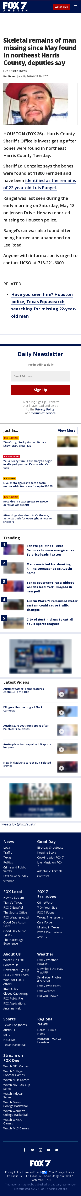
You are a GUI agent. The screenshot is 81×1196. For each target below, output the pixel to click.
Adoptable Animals (49, 871)
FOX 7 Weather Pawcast (47, 962)
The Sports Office (15, 912)
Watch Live (61, 7)
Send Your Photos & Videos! (49, 979)
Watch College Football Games (14, 1073)
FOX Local (12, 891)
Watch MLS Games (16, 1128)
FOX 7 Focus (45, 912)
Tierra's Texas (12, 902)
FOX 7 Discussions (49, 932)
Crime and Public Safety (14, 869)
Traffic (7, 852)
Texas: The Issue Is (50, 917)
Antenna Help (12, 1008)
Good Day (46, 841)
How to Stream (13, 897)
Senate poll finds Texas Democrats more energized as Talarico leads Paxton (50, 550)
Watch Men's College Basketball (15, 1104)
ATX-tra (42, 937)
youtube (48, 1150)
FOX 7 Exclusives (46, 894)
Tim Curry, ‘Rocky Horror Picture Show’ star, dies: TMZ (24, 443)
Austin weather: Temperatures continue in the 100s (23, 690)
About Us (12, 954)
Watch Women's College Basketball (15, 1113)
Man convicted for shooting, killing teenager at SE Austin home (49, 568)
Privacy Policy (45, 409)
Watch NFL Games (16, 1066)
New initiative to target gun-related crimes (27, 764)
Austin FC (9, 1030)
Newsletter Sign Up (16, 970)
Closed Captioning (15, 993)
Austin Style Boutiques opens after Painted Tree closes (26, 727)
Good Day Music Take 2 (14, 933)
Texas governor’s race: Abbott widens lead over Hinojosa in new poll (50, 587)
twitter (32, 1150)
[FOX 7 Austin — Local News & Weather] (15, 7)
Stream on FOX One (13, 1058)
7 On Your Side (47, 907)
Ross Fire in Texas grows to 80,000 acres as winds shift (25, 503)
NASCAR (9, 1040)
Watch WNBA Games (12, 1121)
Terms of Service (43, 413)
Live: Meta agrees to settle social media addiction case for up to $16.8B (28, 484)
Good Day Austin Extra (14, 924)
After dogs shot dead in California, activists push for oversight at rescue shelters (27, 518)
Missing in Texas (48, 927)
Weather (45, 954)
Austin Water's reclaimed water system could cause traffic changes (52, 605)
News (23, 71)
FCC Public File (13, 998)
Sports (9, 1019)
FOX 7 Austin (10, 71)
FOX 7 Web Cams (49, 986)
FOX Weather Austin (16, 917)
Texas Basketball (14, 1045)
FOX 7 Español (13, 907)
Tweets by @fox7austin (18, 824)
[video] (67, 693)
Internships (10, 988)
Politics (8, 862)
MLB (6, 1035)
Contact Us (10, 965)
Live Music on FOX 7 (49, 864)
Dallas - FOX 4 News (46, 1032)
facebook (24, 1150)
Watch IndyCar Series (13, 1095)
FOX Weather (46, 991)
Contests (43, 876)
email (56, 1150)
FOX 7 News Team (16, 975)
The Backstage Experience (13, 941)
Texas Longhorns (15, 1025)
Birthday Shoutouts (50, 847)
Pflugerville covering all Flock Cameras (23, 708)
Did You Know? (47, 996)
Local (7, 847)
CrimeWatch (45, 902)
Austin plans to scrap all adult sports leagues (27, 745)
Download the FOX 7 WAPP (50, 970)
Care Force (44, 922)
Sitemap (8, 881)
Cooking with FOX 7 (50, 857)
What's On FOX (13, 960)
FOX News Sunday (15, 876)
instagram (40, 1150)
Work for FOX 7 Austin (13, 982)
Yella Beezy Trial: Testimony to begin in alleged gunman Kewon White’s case (27, 464)
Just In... (10, 430)
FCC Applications (14, 1003)
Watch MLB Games (16, 1080)
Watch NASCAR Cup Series (16, 1087)
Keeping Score (46, 852)
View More (67, 430)
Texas (7, 857)
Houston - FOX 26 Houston (49, 1040)
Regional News (45, 1021)
